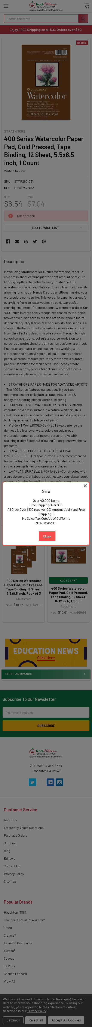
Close (47, 536)
